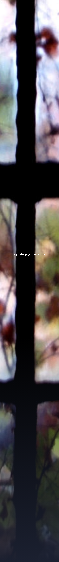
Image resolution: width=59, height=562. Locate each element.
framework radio (6, 1)
